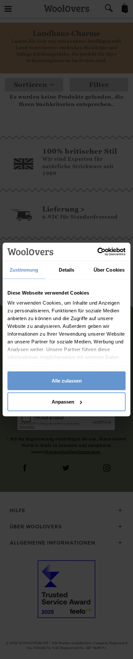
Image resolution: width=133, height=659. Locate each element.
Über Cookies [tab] (109, 269)
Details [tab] (67, 269)
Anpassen (63, 402)
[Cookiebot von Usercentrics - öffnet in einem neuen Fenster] (97, 252)
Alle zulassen (67, 380)
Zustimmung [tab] (24, 269)
